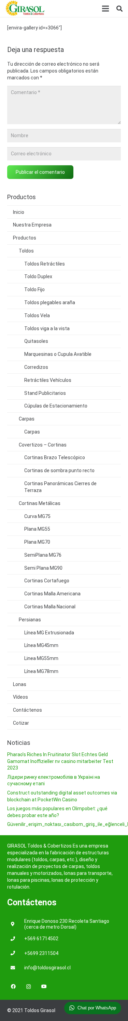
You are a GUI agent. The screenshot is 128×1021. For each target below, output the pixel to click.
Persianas (30, 619)
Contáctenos (27, 710)
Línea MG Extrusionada (49, 632)
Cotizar (21, 723)
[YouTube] (44, 987)
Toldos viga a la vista (47, 328)
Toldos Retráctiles (44, 264)
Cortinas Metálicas (39, 503)
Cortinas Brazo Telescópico (54, 457)
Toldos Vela (37, 315)
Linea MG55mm (41, 658)
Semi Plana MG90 (43, 568)
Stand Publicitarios (45, 393)
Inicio (18, 212)
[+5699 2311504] (15, 953)
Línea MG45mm (41, 645)
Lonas (19, 684)
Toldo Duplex (38, 276)
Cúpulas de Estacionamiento (55, 406)
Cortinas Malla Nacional (49, 606)
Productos (24, 238)
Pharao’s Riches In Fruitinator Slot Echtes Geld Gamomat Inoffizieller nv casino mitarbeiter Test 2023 (60, 761)
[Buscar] (119, 8)
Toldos (26, 251)
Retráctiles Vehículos (47, 380)
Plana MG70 (37, 542)
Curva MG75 (37, 516)
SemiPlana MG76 (42, 555)
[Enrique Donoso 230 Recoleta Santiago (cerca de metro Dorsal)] (15, 924)
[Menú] (105, 8)
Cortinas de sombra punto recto (59, 470)
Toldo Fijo (34, 289)
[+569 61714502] (15, 939)
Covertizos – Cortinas (43, 445)
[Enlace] (25, 8)
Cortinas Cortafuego (46, 580)
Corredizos (36, 367)
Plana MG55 (37, 529)
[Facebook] (13, 987)
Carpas (26, 419)
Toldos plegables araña (49, 302)
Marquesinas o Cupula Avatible (57, 354)
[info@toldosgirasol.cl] (15, 968)
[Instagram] (28, 987)
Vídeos (20, 697)
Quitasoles (36, 341)
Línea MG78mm (41, 671)
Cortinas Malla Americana (52, 593)
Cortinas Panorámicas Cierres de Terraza (60, 487)
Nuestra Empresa (32, 225)
